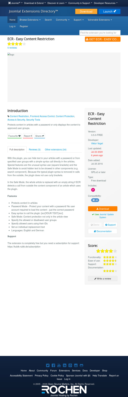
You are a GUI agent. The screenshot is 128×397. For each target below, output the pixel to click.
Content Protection (65, 116)
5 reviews (12, 47)
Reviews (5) (35, 149)
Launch (108, 11)
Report (27, 135)
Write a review (103, 278)
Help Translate (100, 375)
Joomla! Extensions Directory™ (33, 11)
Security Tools (33, 119)
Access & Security (16, 119)
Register (24, 26)
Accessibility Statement (21, 375)
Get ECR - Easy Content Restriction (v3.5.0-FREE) (104, 39)
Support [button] (78, 19)
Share (38, 135)
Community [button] (62, 19)
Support (111, 224)
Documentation (104, 231)
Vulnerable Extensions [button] (99, 19)
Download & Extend (34, 3)
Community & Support (79, 3)
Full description (17, 149)
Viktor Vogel (97, 143)
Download (86, 11)
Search (48, 19)
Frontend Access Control (42, 116)
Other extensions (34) (55, 149)
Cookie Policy (57, 375)
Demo (96, 224)
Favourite (13, 135)
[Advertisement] (103, 306)
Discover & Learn (56, 3)
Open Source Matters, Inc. (61, 383)
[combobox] (100, 32)
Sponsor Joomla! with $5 (78, 375)
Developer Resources (105, 3)
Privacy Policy (41, 375)
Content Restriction (19, 116)
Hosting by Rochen (64, 395)
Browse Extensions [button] (29, 19)
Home (12, 19)
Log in (13, 26)
